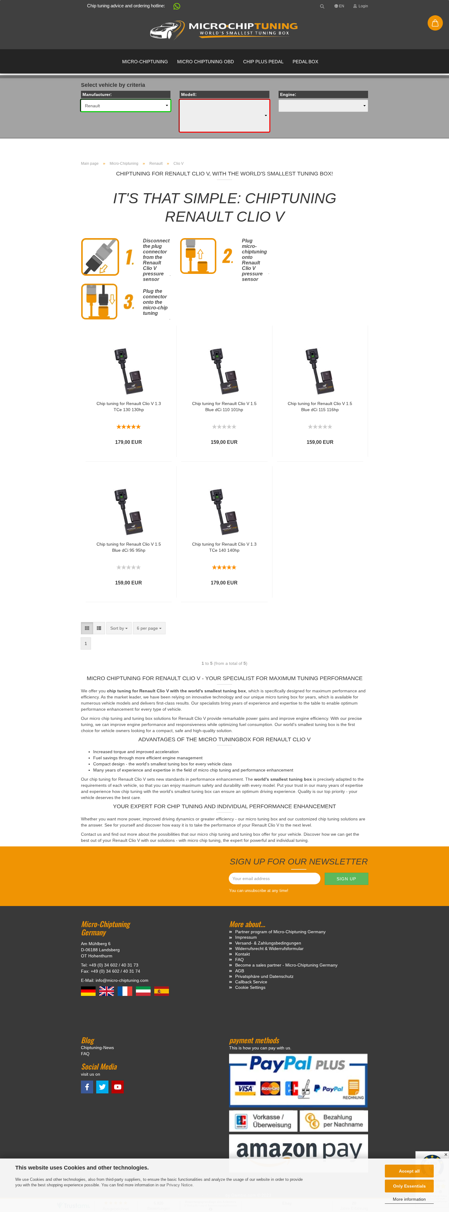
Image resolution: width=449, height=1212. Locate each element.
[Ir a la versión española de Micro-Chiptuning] (161, 990)
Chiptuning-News (97, 1047)
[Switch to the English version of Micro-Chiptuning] (107, 990)
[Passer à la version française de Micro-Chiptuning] (125, 990)
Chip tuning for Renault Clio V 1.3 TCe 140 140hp (224, 547)
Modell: (189, 94)
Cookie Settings (250, 987)
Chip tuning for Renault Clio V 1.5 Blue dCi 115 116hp (320, 406)
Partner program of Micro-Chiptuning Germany (280, 931)
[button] (173, 7)
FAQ (239, 959)
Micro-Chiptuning (145, 61)
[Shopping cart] (435, 23)
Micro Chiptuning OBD (205, 61)
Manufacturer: (97, 94)
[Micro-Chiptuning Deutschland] (224, 30)
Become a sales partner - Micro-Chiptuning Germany (286, 965)
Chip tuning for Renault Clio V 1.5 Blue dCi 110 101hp (224, 406)
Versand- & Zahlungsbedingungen (268, 943)
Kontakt (242, 954)
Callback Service (251, 981)
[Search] (322, 6)
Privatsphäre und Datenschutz (264, 976)
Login (362, 6)
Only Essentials (409, 1186)
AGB (239, 970)
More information (409, 1199)
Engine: (288, 94)
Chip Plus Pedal (263, 61)
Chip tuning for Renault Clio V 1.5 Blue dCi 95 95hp (129, 547)
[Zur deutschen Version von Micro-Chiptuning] (89, 990)
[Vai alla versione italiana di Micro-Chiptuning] (144, 990)
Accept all (409, 1171)
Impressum (246, 937)
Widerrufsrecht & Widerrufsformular (269, 948)
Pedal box (305, 61)
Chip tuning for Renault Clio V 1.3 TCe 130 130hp (129, 406)
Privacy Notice (179, 1185)
